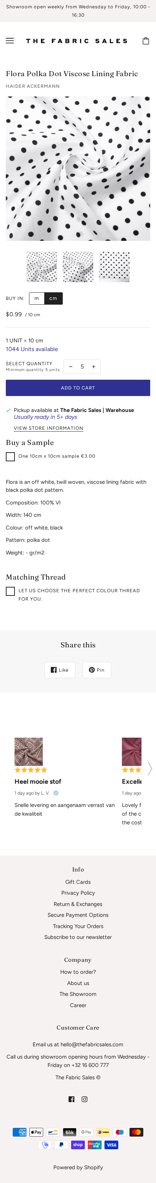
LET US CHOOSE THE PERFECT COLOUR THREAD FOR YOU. (79, 595)
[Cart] (147, 40)
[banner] (76, 40)
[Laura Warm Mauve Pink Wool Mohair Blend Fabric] (136, 752)
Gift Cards (78, 882)
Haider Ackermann (33, 86)
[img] (71, 1099)
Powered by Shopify (78, 1167)
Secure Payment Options (78, 915)
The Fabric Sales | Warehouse (97, 410)
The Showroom (78, 994)
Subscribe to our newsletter (78, 937)
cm (53, 298)
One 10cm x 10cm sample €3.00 (57, 456)
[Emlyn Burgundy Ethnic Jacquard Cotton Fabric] (29, 752)
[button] (150, 766)
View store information (48, 428)
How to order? (78, 972)
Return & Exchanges (78, 904)
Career (78, 1005)
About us (78, 983)
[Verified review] (56, 793)
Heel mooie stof (38, 782)
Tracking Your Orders (78, 926)
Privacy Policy (78, 893)
